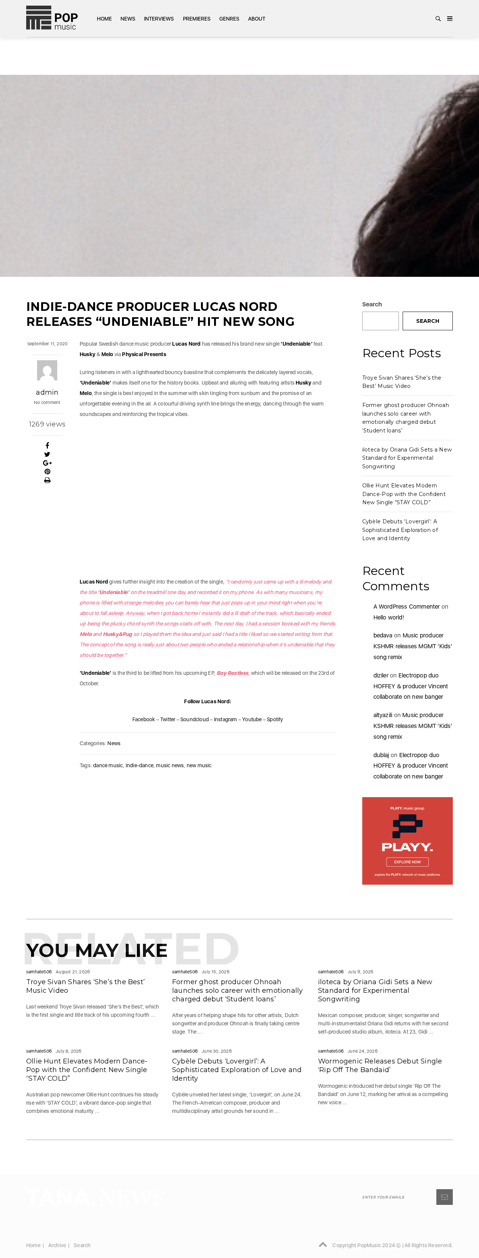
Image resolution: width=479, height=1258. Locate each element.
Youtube (252, 719)
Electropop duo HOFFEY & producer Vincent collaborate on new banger (410, 686)
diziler (380, 675)
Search (372, 304)
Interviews (159, 19)
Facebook (143, 719)
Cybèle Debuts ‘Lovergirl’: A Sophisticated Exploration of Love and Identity (400, 530)
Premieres (197, 19)
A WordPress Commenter (406, 606)
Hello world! (388, 617)
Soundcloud (194, 719)
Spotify (275, 719)
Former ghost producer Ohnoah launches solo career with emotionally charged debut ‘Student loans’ (237, 990)
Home (104, 19)
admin (47, 392)
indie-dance (139, 765)
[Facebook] (47, 446)
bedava (383, 635)
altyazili (383, 715)
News (127, 19)
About (256, 19)
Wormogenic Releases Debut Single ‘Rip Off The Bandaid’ (380, 1065)
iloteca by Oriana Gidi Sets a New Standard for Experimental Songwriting (407, 458)
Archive (57, 1245)
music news (170, 765)
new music (199, 765)
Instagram (225, 719)
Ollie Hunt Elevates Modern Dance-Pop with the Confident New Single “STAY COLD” (404, 494)
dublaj (381, 755)
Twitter (167, 719)
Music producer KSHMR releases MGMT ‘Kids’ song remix (412, 646)
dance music (108, 765)
